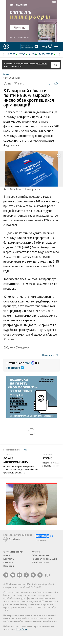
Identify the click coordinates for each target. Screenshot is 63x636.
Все (25, 449)
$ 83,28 (11, 54)
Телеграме (13, 367)
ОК (55, 65)
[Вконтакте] (12, 575)
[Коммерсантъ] (6, 46)
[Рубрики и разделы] (56, 46)
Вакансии (8, 565)
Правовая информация (44, 558)
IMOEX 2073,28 (46, 54)
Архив (6, 555)
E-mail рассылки (40, 562)
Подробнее (21, 629)
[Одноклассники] (26, 575)
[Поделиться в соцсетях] (56, 84)
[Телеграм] (5, 575)
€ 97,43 (21, 54)
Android (36, 551)
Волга (6, 74)
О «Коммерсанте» (13, 551)
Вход (44, 46)
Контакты (8, 558)
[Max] (40, 575)
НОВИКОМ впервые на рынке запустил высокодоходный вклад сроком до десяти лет (20, 469)
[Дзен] (19, 575)
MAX (27, 363)
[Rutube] (33, 575)
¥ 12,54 (32, 54)
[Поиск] (50, 46)
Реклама (8, 562)
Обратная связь (40, 555)
